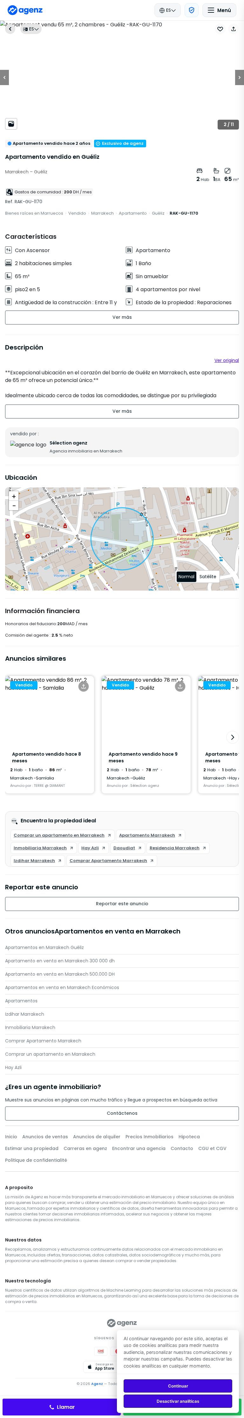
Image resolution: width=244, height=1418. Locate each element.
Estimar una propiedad (31, 1148)
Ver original (226, 360)
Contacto (182, 1148)
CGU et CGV (212, 1148)
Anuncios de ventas (45, 1137)
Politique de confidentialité (36, 1160)
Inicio (11, 1137)
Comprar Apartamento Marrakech (43, 1041)
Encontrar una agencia (139, 1148)
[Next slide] (232, 737)
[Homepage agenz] (25, 10)
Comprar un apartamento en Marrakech (50, 1054)
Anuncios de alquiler (96, 1137)
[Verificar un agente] (192, 10)
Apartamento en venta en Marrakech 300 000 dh (60, 961)
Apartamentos (21, 1001)
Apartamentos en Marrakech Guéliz (44, 947)
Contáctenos (122, 1113)
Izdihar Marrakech (24, 1014)
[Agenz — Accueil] (122, 1323)
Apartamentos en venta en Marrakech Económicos (62, 987)
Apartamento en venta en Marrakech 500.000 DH (60, 974)
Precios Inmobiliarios (149, 1137)
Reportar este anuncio (122, 903)
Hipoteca (189, 1137)
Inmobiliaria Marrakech (30, 1027)
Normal (186, 576)
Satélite (208, 576)
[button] (233, 28)
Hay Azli (13, 1067)
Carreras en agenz (85, 1148)
